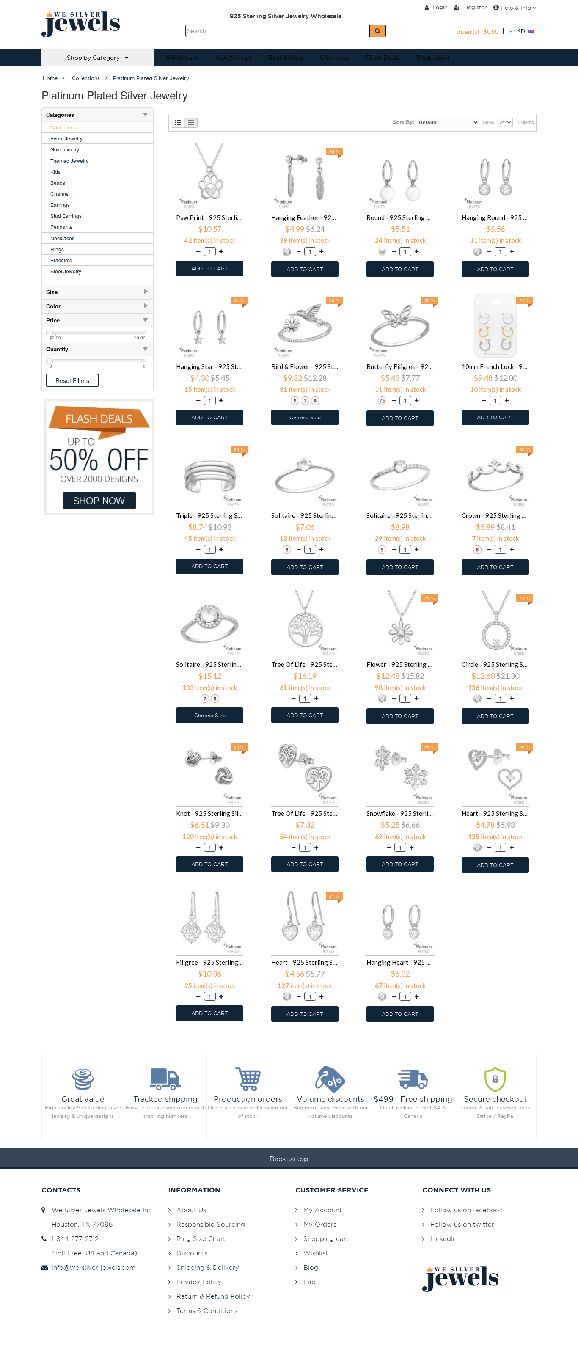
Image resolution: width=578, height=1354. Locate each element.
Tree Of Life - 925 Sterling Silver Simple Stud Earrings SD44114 (305, 813)
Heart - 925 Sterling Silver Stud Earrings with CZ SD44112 (495, 813)
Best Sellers (286, 57)
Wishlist (315, 1253)
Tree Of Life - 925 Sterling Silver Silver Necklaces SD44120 (305, 664)
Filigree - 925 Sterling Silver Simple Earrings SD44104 (209, 962)
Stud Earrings (66, 215)
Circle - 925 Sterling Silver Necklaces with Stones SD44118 (495, 664)
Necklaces (62, 238)
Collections (63, 127)
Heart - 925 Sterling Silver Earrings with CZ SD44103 (305, 962)
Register (474, 7)
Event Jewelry (66, 138)
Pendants (61, 226)
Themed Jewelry (69, 160)
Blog (310, 1267)
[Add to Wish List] (243, 144)
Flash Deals (382, 57)
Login (439, 7)
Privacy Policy (199, 1282)
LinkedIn (443, 1239)
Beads (57, 182)
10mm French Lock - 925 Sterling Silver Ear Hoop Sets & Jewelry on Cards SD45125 (495, 366)
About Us (191, 1210)
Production (432, 57)
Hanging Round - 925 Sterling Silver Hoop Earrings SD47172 (495, 217)
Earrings (60, 204)
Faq (309, 1282)
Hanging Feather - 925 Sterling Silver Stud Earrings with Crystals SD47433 (305, 217)
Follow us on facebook (466, 1210)
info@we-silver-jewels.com (91, 1267)
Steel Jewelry (65, 271)
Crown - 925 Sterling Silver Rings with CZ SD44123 (495, 515)
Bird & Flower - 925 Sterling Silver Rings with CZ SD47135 (305, 366)
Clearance (334, 57)
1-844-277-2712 (73, 1239)
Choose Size (305, 417)
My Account (322, 1210)
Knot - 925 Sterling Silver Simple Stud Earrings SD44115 (209, 813)
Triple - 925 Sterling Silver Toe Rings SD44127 (209, 515)
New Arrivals (233, 57)
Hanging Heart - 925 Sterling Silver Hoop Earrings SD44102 (400, 962)
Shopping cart (326, 1239)
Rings (57, 249)
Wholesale (181, 57)
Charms (59, 193)
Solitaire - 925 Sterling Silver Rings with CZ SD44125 (305, 515)
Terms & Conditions (206, 1311)
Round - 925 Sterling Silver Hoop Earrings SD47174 (400, 217)
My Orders (319, 1224)
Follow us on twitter (462, 1224)
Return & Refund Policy (213, 1296)
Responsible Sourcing (210, 1224)
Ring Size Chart (201, 1239)
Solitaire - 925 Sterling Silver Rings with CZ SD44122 (209, 664)
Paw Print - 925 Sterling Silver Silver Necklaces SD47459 (209, 217)
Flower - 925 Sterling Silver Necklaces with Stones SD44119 (400, 664)
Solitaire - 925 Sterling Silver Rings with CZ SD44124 (400, 515)
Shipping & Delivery (207, 1267)
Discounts (191, 1253)
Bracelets (61, 260)
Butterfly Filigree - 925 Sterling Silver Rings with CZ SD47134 (400, 366)
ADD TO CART (209, 268)
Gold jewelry (64, 149)
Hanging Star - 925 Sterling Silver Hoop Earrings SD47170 (209, 366)
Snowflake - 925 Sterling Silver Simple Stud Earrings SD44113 (400, 813)
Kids (55, 171)
